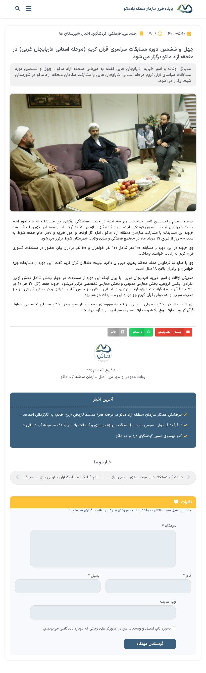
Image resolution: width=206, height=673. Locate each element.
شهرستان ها (69, 34)
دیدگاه (169, 526)
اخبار (86, 34)
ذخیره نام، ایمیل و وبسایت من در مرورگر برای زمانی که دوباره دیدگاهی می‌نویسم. (107, 629)
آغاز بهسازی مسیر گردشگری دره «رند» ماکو (149, 436)
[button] (17, 8)
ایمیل (94, 576)
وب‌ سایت (168, 601)
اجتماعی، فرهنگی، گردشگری (114, 34)
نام (187, 576)
